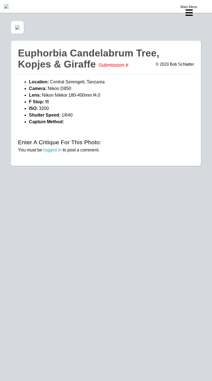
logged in (52, 150)
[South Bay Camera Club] (19, 6)
